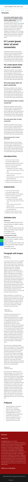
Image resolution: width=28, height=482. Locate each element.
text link (19, 22)
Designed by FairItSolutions (18, 476)
